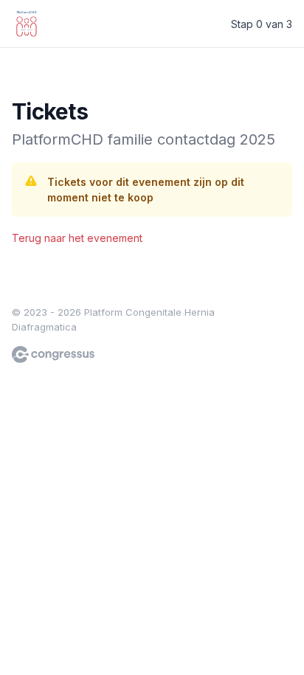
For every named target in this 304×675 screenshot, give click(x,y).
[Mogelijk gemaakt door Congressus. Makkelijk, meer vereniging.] (53, 354)
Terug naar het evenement (77, 238)
